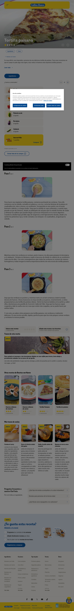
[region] (37, 100)
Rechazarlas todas (39, 105)
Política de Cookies (47, 100)
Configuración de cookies (20, 105)
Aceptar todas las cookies (53, 105)
